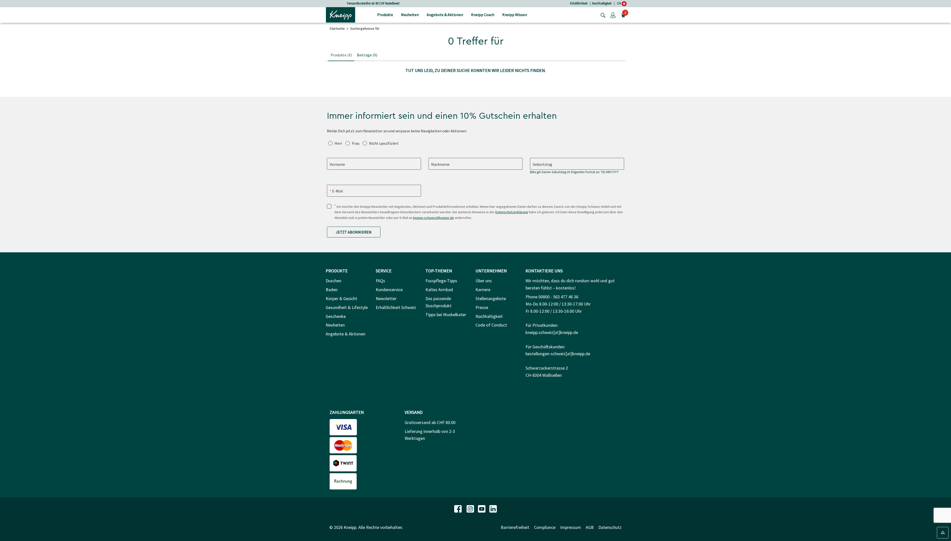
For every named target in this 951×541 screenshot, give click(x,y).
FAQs (380, 280)
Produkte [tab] (341, 54)
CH (619, 3)
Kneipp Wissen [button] (514, 14)
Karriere (483, 289)
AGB (590, 527)
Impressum (570, 527)
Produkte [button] (385, 14)
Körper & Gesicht (341, 298)
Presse (482, 307)
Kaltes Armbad (439, 289)
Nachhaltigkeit (601, 3)
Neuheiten (335, 325)
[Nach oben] (943, 533)
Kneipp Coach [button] (482, 14)
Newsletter (386, 298)
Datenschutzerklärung (511, 212)
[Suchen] (602, 15)
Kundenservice (389, 289)
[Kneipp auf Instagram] (471, 508)
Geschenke (336, 316)
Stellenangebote (491, 298)
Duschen (333, 280)
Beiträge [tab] (367, 54)
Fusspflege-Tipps (441, 280)
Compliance (544, 527)
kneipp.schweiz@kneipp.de (433, 217)
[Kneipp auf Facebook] (458, 508)
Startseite (337, 28)
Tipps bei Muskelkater (445, 314)
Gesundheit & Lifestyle (347, 307)
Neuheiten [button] (410, 14)
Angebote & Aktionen (345, 334)
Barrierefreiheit (515, 527)
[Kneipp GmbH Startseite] (340, 14)
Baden (332, 289)
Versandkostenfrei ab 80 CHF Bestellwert (373, 3)
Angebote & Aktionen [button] (445, 14)
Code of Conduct (491, 325)
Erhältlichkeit (578, 3)
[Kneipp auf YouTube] (482, 508)
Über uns (484, 280)
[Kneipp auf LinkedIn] (493, 508)
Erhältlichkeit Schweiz (396, 307)
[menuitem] (385, 15)
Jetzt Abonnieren (353, 232)
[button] (612, 15)
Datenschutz (610, 527)
